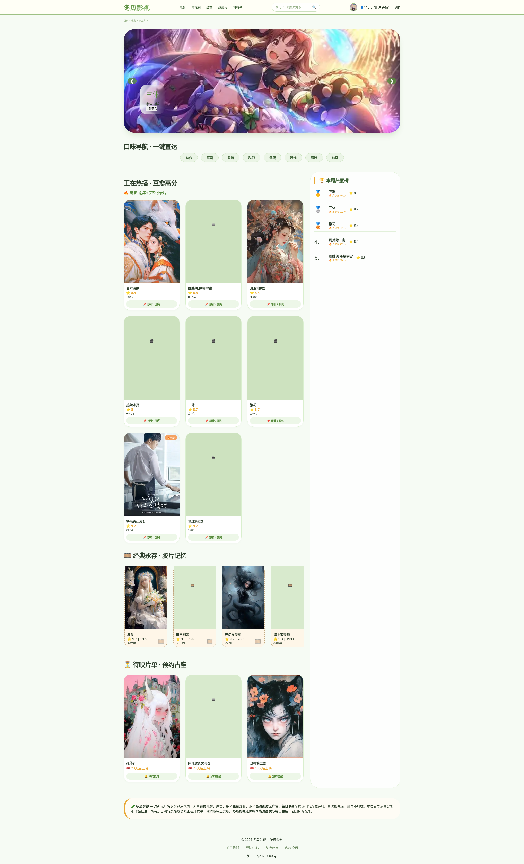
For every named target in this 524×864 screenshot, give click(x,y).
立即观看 (151, 108)
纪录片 (222, 7)
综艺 (209, 7)
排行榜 (237, 7)
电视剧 (196, 7)
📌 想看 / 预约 (151, 304)
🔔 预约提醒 (151, 776)
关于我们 (232, 848)
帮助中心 (252, 848)
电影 (183, 7)
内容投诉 (291, 848)
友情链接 (271, 848)
